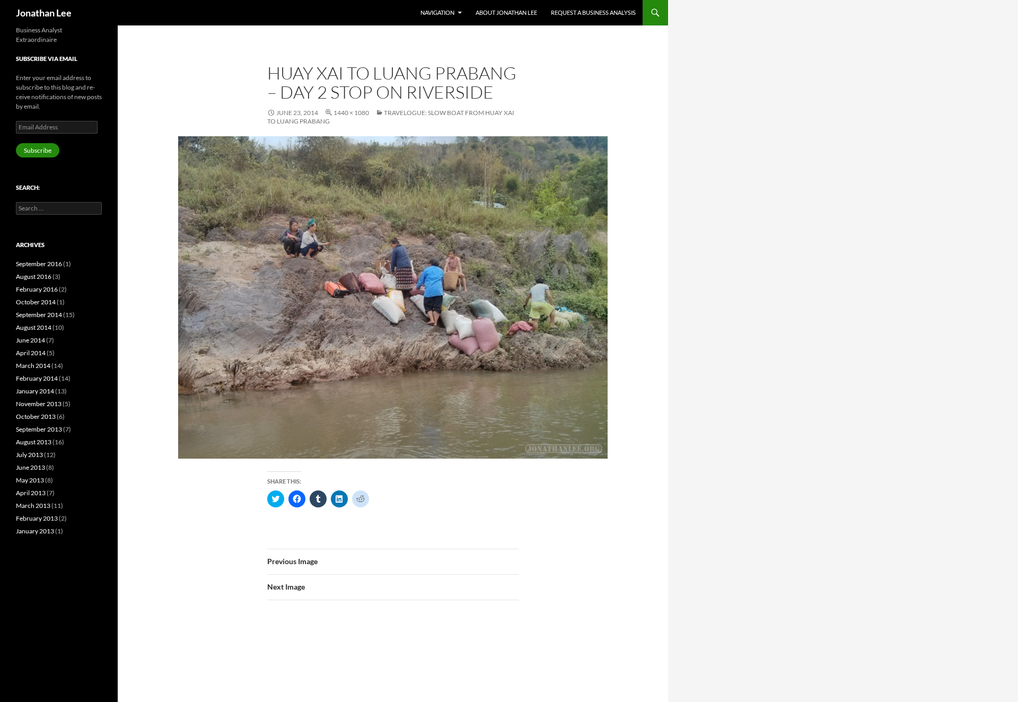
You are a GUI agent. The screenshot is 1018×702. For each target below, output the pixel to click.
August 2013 (33, 442)
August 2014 (33, 327)
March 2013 (33, 506)
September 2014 (39, 315)
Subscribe (37, 150)
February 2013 (37, 518)
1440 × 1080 (351, 113)
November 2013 (39, 404)
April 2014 (31, 353)
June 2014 (30, 340)
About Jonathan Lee (506, 12)
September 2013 (39, 429)
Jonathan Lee (44, 13)
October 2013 (36, 416)
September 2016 (39, 264)
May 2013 (30, 480)
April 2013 (31, 493)
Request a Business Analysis (593, 12)
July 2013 (29, 455)
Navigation (437, 12)
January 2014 (35, 391)
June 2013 (30, 467)
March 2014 (33, 366)
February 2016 (37, 289)
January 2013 (35, 531)
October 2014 (36, 302)
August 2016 (33, 276)
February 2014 (37, 378)
